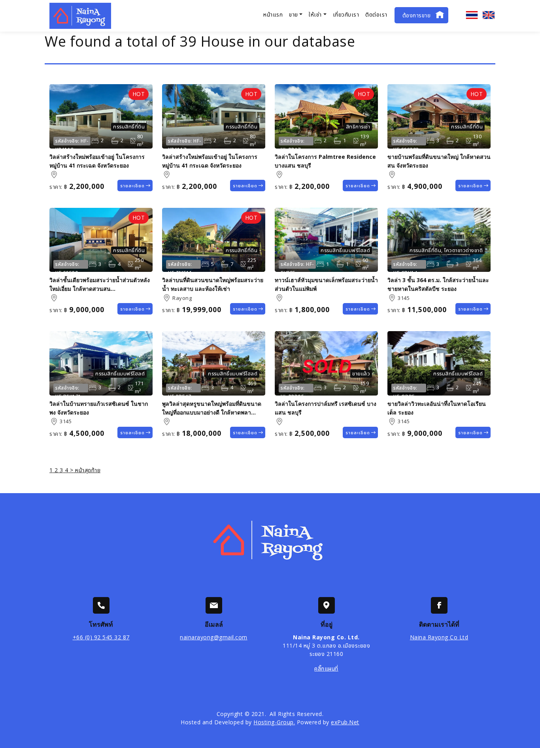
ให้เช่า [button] (315, 14)
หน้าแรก (273, 14)
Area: (53, 174)
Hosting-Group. (274, 722)
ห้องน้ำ (114, 140)
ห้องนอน (95, 140)
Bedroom (320, 264)
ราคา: (55, 186)
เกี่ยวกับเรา (346, 14)
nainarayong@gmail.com (213, 637)
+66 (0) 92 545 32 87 (101, 637)
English (489, 15)
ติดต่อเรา (376, 14)
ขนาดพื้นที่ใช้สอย (133, 140)
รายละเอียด (132, 185)
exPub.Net (345, 722)
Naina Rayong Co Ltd (439, 637)
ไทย (472, 15)
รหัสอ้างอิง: (67, 141)
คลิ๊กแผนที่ (326, 668)
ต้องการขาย (416, 15)
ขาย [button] (293, 14)
